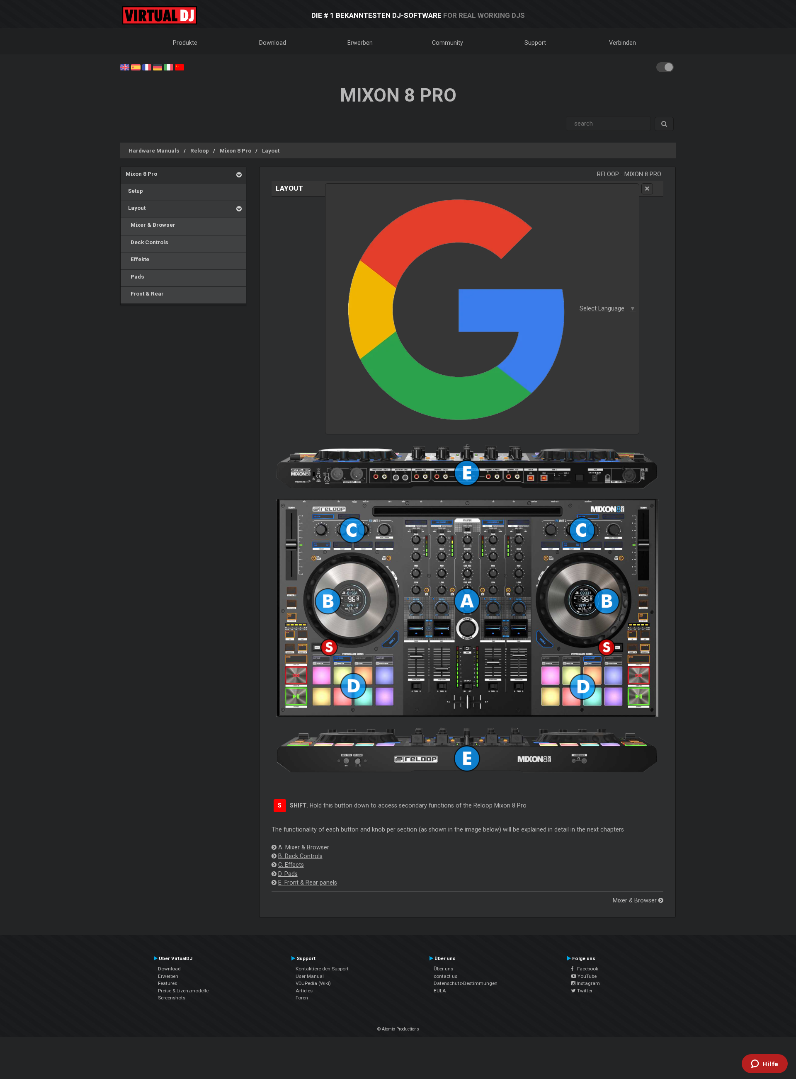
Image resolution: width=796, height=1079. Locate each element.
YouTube (586, 976)
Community (447, 42)
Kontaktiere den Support (322, 969)
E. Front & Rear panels (307, 882)
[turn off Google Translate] (647, 188)
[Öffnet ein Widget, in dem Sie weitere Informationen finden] (765, 1064)
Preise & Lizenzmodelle (183, 991)
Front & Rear (145, 293)
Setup (134, 190)
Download (272, 42)
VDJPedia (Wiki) (313, 983)
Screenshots (171, 998)
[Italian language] (168, 66)
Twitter (584, 991)
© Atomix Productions (398, 1029)
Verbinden (622, 42)
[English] (124, 66)
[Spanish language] (135, 66)
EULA (440, 991)
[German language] (157, 66)
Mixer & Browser (150, 224)
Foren (302, 998)
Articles (304, 991)
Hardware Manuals (154, 150)
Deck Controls (147, 242)
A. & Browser (303, 847)
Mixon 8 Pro (235, 150)
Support (535, 42)
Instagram (587, 983)
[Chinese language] (179, 66)
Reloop (199, 150)
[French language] (146, 66)
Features (167, 983)
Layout (270, 150)
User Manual (310, 976)
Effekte (137, 259)
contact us (445, 976)
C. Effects (291, 864)
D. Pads (288, 873)
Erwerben (360, 42)
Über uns (443, 969)
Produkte (185, 42)
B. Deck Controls (300, 856)
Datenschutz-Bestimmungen (466, 983)
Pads (135, 276)
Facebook (585, 969)
